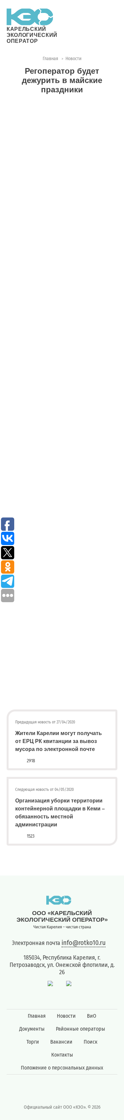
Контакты (62, 1055)
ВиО (91, 1016)
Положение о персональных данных (62, 1068)
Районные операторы (80, 1029)
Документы (32, 1029)
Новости (66, 1016)
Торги (32, 1042)
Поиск (91, 1042)
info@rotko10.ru (83, 943)
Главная (37, 1016)
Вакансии (61, 1042)
